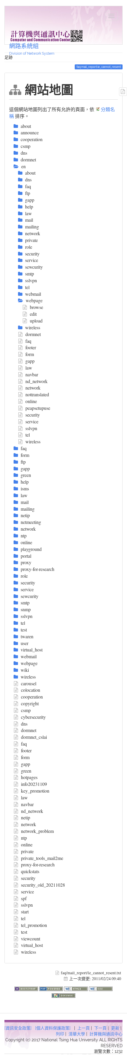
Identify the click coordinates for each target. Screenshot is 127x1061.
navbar (31, 374)
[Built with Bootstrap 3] (26, 988)
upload (36, 321)
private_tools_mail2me (42, 858)
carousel (28, 683)
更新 (115, 1028)
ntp (24, 838)
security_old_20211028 (43, 885)
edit (33, 314)
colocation (30, 690)
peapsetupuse (37, 408)
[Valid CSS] (101, 988)
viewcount (30, 938)
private (27, 851)
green (26, 771)
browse (36, 307)
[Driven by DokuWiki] (63, 995)
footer (30, 347)
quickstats (30, 871)
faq (28, 341)
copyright (30, 703)
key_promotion (35, 791)
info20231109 (34, 784)
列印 (60, 1034)
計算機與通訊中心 (106, 1034)
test (24, 932)
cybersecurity (33, 717)
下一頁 (100, 1028)
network (32, 388)
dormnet (33, 334)
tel (27, 435)
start (25, 911)
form (29, 354)
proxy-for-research (38, 864)
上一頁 (83, 1028)
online (31, 401)
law (28, 368)
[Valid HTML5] (76, 988)
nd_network (36, 381)
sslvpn (31, 428)
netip (25, 817)
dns (24, 724)
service (31, 421)
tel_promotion (34, 925)
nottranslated (37, 394)
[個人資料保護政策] (53, 1028)
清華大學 (77, 1034)
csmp (26, 710)
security (32, 415)
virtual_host (32, 945)
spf (24, 898)
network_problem (37, 831)
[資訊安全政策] (18, 1028)
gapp (30, 361)
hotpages (29, 777)
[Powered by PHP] (51, 988)
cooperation (32, 697)
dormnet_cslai (34, 737)
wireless (32, 441)
